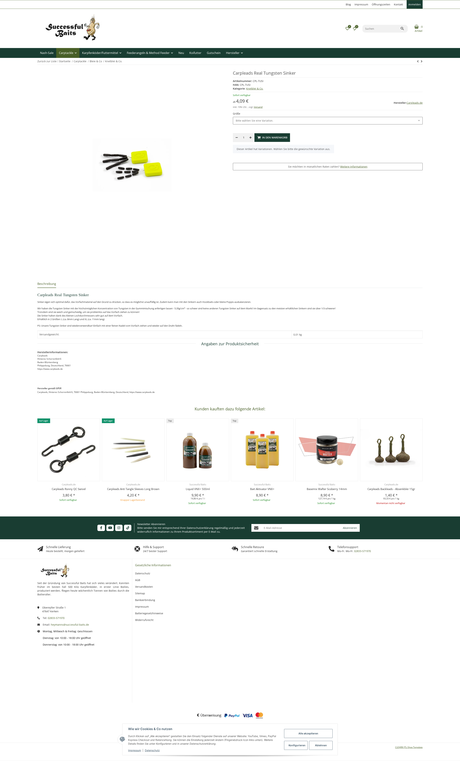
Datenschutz (152, 750)
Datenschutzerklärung (200, 528)
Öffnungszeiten (381, 4)
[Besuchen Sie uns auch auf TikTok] (127, 528)
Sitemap (140, 593)
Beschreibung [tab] (46, 284)
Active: (55, 669)
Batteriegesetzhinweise (149, 613)
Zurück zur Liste (47, 61)
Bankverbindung (145, 600)
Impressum (134, 750)
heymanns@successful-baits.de (70, 624)
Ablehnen (321, 745)
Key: (56, 692)
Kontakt (398, 4)
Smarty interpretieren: (50, 681)
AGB (137, 580)
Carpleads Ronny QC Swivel (69, 489)
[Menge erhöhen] (250, 137)
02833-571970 (362, 551)
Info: (56, 659)
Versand (258, 107)
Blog (348, 4)
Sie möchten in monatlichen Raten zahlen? (327, 166)
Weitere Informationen (353, 166)
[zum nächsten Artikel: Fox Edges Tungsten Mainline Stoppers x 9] (418, 61)
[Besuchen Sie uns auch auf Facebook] (101, 528)
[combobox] (328, 120)
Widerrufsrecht (144, 620)
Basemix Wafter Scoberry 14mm (327, 489)
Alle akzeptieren (308, 733)
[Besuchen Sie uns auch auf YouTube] (110, 528)
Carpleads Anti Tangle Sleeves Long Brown (133, 489)
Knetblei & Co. (254, 88)
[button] (347, 28)
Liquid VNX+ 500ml (198, 489)
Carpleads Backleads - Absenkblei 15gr (391, 489)
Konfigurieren (297, 745)
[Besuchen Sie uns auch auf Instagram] (119, 528)
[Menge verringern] (236, 137)
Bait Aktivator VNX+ (262, 489)
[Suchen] (404, 28)
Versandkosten (144, 586)
